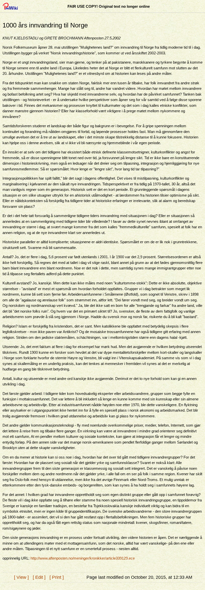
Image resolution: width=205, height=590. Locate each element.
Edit (39, 577)
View (21, 577)
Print (56, 577)
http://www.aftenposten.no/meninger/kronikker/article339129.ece (82, 558)
